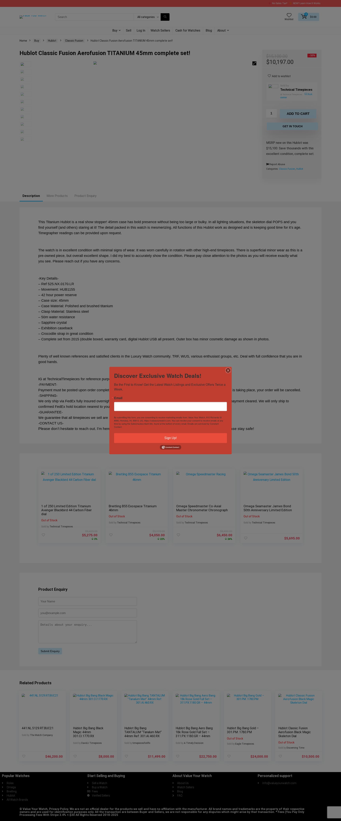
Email (118, 398)
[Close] (228, 370)
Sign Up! (170, 438)
